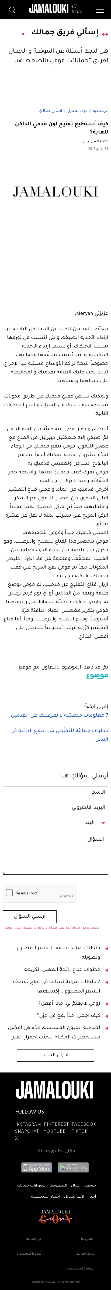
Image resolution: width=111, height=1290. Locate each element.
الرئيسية (100, 111)
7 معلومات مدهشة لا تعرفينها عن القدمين (59, 715)
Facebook (84, 1124)
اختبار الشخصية (45, 1197)
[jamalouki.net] (55, 8)
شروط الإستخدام (29, 1254)
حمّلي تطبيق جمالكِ (55, 1151)
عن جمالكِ (33, 1239)
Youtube (55, 1131)
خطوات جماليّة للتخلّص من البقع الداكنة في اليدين (59, 735)
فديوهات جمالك (31, 1186)
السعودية (58, 1186)
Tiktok (80, 1131)
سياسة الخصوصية (80, 1269)
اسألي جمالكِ (50, 111)
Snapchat (27, 1131)
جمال (75, 1186)
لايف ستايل (77, 111)
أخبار (92, 1197)
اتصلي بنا (87, 1239)
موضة (90, 1186)
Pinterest (56, 1124)
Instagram (28, 1124)
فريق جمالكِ (85, 1254)
